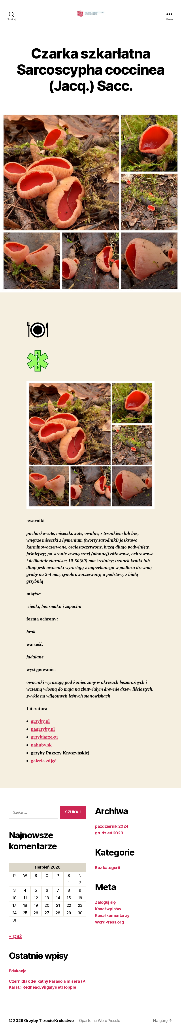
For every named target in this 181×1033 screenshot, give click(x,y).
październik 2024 (111, 826)
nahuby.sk (41, 745)
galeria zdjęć (43, 761)
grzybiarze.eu (44, 737)
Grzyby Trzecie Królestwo (49, 1020)
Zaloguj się (105, 902)
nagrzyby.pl (43, 729)
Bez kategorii (107, 867)
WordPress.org (109, 922)
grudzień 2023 (109, 833)
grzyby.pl (40, 721)
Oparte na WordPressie (99, 1020)
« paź (15, 936)
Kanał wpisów (108, 909)
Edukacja (17, 971)
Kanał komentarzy (112, 915)
